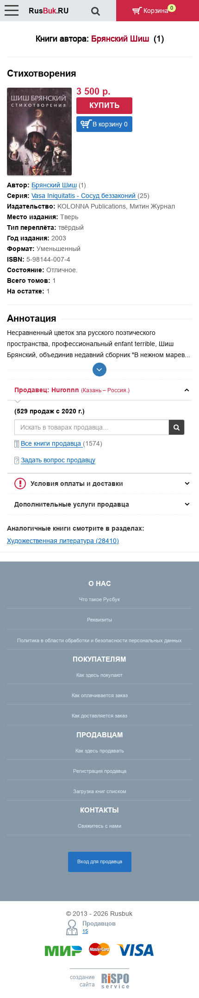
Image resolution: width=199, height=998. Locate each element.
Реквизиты (99, 619)
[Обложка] (39, 173)
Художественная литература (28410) (63, 540)
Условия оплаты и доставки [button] (77, 483)
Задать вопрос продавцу (58, 460)
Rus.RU (49, 10)
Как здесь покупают (99, 675)
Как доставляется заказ (99, 715)
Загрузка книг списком (99, 791)
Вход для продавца (99, 861)
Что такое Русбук (99, 599)
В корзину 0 (110, 124)
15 (85, 931)
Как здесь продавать (99, 750)
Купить (104, 105)
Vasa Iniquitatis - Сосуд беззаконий (84, 195)
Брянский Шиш (54, 185)
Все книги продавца (52, 443)
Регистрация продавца (99, 771)
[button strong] (99, 390)
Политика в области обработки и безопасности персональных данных (99, 640)
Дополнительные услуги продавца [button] (71, 504)
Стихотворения (41, 73)
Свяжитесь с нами (99, 826)
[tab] (99, 390)
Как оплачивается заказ (100, 695)
